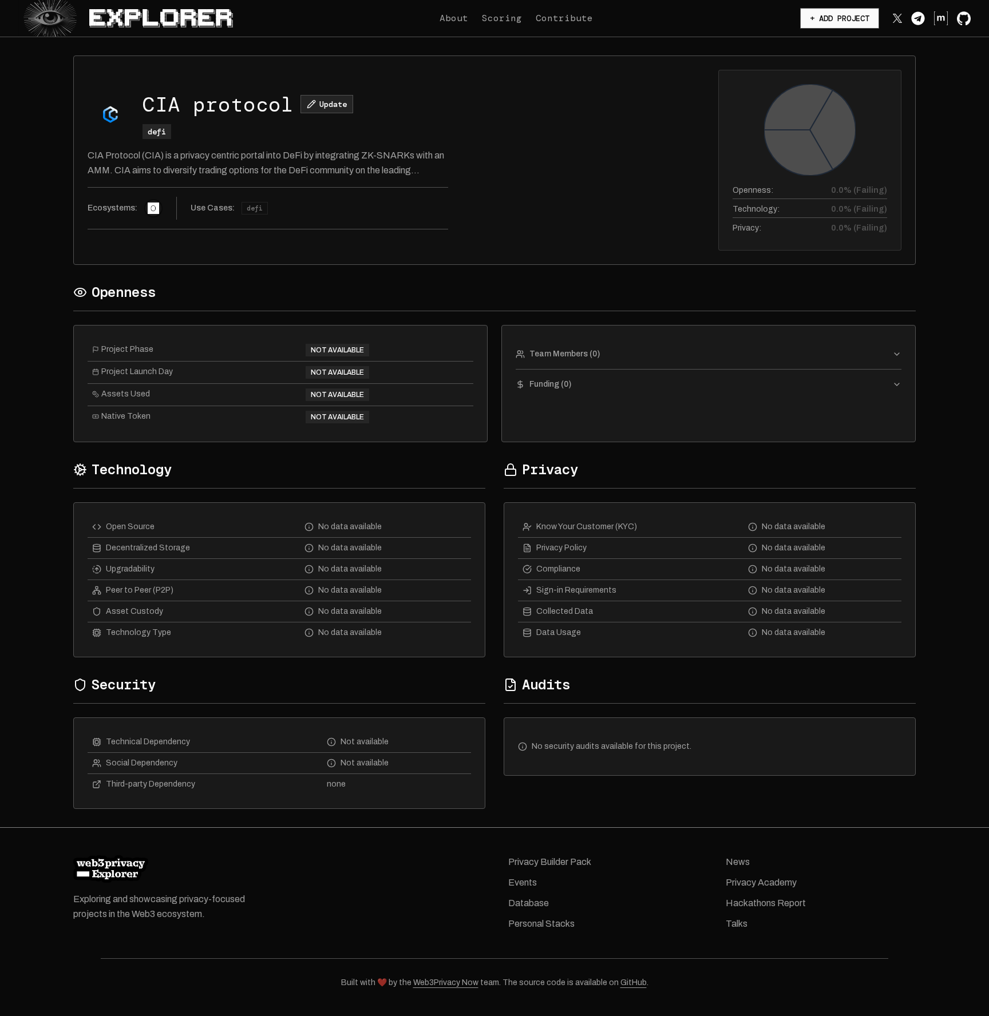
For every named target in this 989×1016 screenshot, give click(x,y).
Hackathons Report (766, 903)
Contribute (564, 18)
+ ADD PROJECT (839, 18)
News (738, 862)
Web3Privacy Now (445, 982)
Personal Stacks (541, 923)
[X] (897, 18)
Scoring (502, 18)
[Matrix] (941, 18)
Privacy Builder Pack (549, 862)
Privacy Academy (761, 882)
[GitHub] (964, 18)
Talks (736, 923)
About (454, 18)
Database (528, 903)
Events (522, 882)
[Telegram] (918, 18)
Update (333, 104)
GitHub (633, 982)
